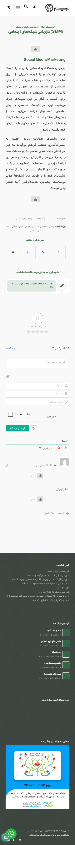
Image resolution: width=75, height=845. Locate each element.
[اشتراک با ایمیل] (13, 252)
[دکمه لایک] (35, 48)
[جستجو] (25, 8)
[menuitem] (34, 8)
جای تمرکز (56, 652)
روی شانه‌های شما (52, 674)
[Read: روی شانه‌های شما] (65, 675)
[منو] (18, 8)
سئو (18, 27)
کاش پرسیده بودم (52, 663)
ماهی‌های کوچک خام (51, 642)
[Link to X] (20, 840)
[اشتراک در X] (43, 252)
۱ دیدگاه (39, 218)
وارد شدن (11, 348)
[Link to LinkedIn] (14, 840)
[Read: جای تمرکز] (65, 654)
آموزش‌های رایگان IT (46, 27)
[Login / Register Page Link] (34, 8)
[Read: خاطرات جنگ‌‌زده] (65, 632)
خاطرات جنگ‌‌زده (54, 631)
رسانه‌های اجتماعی (29, 27)
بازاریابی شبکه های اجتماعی (44, 226)
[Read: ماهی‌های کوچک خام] (65, 643)
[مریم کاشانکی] (43, 8)
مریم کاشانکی (21, 218)
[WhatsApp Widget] (11, 833)
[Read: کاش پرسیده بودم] (65, 664)
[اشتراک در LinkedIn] (28, 252)
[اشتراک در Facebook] (57, 252)
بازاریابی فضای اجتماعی (21, 226)
